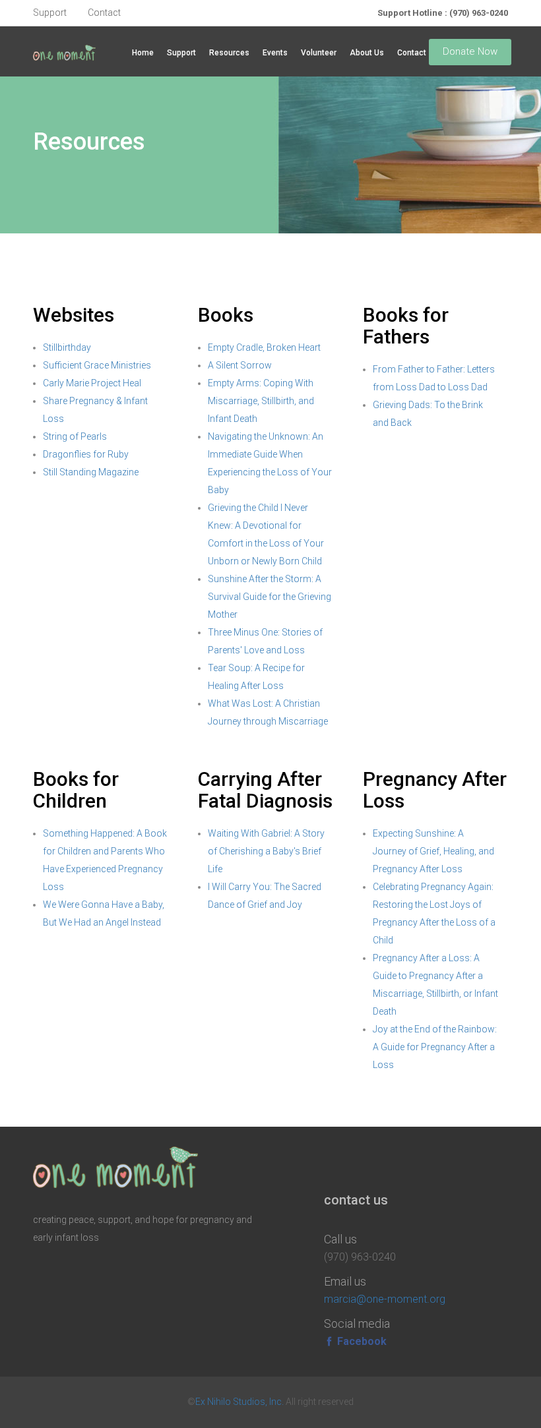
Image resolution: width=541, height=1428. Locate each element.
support (50, 12)
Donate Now (470, 51)
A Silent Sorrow (240, 365)
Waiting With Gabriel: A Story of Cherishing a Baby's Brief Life (266, 851)
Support (181, 52)
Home (143, 52)
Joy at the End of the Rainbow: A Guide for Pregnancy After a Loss (435, 1047)
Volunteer (318, 52)
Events (275, 52)
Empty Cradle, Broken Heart (264, 347)
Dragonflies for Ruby (86, 454)
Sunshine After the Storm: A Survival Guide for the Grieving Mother (269, 597)
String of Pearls (75, 436)
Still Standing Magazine (91, 472)
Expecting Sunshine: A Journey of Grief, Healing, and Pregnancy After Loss (433, 851)
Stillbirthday (67, 347)
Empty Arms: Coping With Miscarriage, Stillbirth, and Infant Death (261, 401)
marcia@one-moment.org (384, 1299)
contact (104, 12)
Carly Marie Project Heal (92, 383)
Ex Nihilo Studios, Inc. (239, 1401)
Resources (229, 52)
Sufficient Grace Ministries (97, 365)
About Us (367, 52)
